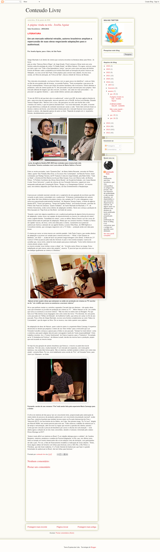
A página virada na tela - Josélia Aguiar (117, 99)
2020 (108, 79)
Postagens (110, 146)
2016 (108, 82)
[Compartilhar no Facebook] (64, 454)
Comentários (111, 149)
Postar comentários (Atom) (65, 533)
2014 (108, 126)
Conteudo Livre (43, 10)
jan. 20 (113, 115)
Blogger (93, 547)
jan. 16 (113, 118)
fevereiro (111, 88)
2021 (108, 76)
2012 (108, 133)
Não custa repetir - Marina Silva (117, 110)
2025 (108, 66)
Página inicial (62, 527)
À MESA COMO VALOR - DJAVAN (117, 105)
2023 (108, 69)
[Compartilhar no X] (62, 454)
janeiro (111, 91)
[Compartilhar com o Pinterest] (67, 454)
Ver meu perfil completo (109, 234)
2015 (108, 123)
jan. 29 (113, 94)
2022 (108, 72)
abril (110, 85)
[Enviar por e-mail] (58, 454)
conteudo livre (110, 173)
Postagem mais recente (37, 527)
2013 (108, 129)
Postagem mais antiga (87, 527)
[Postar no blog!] (60, 454)
